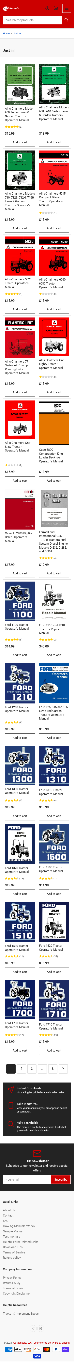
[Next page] (63, 1069)
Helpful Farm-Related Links (20, 1242)
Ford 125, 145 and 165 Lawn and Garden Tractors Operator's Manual (53, 713)
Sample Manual (13, 1231)
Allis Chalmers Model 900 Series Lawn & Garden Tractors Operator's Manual (19, 114)
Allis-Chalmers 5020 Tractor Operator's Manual (18, 283)
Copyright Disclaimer (17, 1293)
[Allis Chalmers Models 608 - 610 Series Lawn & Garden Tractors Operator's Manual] (54, 84)
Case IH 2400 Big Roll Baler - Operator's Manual (19, 537)
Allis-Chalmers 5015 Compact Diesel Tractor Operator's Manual (52, 199)
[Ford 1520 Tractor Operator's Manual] (54, 922)
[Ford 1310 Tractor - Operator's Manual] (54, 766)
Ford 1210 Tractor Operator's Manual (17, 709)
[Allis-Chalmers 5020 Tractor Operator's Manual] (20, 256)
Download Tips (13, 1247)
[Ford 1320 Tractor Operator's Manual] (20, 844)
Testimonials (11, 1236)
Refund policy (12, 1257)
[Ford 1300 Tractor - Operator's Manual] (20, 765)
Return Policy (11, 1283)
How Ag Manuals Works (19, 1226)
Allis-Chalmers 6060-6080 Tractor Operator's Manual (52, 283)
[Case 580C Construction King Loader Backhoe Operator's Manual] (54, 423)
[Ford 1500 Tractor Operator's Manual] (54, 844)
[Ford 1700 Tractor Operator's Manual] (20, 999)
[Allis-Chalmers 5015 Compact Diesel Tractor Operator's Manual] (54, 170)
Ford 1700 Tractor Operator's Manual (17, 1025)
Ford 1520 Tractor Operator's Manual (51, 947)
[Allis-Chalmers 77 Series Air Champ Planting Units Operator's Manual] (20, 337)
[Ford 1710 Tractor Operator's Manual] (54, 1000)
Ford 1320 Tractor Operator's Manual (17, 870)
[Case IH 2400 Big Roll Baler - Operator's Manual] (20, 509)
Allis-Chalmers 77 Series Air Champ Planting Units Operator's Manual (17, 367)
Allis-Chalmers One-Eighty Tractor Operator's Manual (52, 364)
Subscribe (60, 1179)
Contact (8, 1215)
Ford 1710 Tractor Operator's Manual (51, 1026)
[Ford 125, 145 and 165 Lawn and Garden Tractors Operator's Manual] (54, 683)
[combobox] (37, 20)
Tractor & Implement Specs (21, 1313)
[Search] (66, 20)
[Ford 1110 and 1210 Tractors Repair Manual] (54, 601)
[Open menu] (66, 8)
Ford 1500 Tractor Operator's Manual (51, 869)
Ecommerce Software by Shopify (52, 1342)
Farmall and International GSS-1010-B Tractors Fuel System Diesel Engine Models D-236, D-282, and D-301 (53, 541)
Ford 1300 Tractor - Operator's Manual (17, 791)
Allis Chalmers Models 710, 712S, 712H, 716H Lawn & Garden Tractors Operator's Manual (20, 201)
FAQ (5, 1221)
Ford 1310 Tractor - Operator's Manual (51, 792)
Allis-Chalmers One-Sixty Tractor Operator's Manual (18, 446)
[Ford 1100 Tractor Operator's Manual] (20, 601)
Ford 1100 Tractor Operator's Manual (17, 627)
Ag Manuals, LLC (22, 1342)
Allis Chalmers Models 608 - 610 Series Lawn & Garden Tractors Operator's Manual (54, 113)
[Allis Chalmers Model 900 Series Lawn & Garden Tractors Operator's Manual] (20, 84)
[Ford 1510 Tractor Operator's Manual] (20, 922)
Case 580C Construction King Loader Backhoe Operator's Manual (51, 455)
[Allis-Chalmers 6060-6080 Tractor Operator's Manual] (54, 256)
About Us (9, 1210)
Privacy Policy (12, 1277)
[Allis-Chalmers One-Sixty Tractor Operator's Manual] (20, 419)
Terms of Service (14, 1252)
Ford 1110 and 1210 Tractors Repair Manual (52, 629)
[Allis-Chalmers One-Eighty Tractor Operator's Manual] (54, 336)
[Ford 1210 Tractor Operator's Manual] (20, 683)
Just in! (17, 33)
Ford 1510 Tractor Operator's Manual (17, 948)
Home (6, 33)
